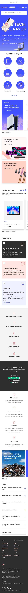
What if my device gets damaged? (11, 495)
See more (14, 95)
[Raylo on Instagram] (5, 588)
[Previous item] (2, 2)
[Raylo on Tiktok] (10, 588)
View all (22, 190)
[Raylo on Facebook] (2, 588)
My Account (5, 543)
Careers (16, 548)
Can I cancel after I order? (9, 510)
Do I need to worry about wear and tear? (12, 488)
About (3, 557)
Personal (12, 7)
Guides (15, 550)
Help (15, 543)
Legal (15, 552)
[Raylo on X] (8, 588)
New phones (5, 552)
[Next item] (26, 2)
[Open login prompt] (23, 7)
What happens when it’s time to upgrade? (11, 517)
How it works (5, 548)
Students (16, 555)
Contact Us (17, 545)
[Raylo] (5, 7)
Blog (3, 550)
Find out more (6, 302)
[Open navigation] (26, 7)
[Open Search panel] (20, 7)
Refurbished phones (6, 555)
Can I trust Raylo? (7, 532)
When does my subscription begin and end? (11, 502)
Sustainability (5, 545)
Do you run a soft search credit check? (11, 524)
